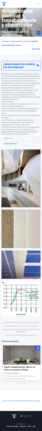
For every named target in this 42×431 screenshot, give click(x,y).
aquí (38, 401)
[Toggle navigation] (38, 4)
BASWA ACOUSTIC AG (10, 143)
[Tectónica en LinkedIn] (23, 416)
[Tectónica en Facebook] (30, 416)
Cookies (29, 426)
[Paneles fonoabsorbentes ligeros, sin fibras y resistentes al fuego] (21, 355)
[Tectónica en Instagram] (27, 416)
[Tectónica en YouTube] (20, 416)
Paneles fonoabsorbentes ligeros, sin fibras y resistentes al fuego (19, 368)
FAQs (34, 426)
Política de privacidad (12, 426)
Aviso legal (22, 426)
